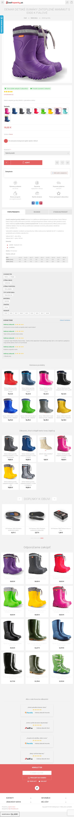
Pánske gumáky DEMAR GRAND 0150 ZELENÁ (37, 677)
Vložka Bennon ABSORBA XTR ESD (37, 528)
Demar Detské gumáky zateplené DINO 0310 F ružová (46, 389)
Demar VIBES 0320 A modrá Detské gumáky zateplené (10, 416)
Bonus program (15, 195)
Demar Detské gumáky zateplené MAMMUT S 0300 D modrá (28, 455)
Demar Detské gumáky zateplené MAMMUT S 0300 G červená (61, 578)
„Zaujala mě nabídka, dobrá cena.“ (37, 738)
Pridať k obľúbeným (62, 162)
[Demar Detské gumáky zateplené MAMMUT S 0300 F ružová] (61, 597)
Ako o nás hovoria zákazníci (37, 699)
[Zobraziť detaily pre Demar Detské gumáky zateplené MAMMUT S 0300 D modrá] (14, 114)
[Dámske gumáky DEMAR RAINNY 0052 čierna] (12, 630)
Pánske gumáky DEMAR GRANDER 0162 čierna (12, 677)
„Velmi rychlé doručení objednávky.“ (37, 723)
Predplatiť (33, 781)
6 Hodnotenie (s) (8, 94)
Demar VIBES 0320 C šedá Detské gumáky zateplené (46, 416)
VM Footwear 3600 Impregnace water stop (13, 529)
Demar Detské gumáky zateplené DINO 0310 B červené (10, 389)
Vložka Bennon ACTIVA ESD (60, 528)
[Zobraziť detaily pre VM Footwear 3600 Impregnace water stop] (13, 515)
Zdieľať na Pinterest (40, 203)
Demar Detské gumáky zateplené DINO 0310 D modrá (28, 389)
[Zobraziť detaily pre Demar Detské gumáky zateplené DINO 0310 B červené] (10, 378)
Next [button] (54, 499)
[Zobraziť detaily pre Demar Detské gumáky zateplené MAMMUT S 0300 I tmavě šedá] (21, 114)
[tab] (13, 212)
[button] (27, 412)
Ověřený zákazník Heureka (42, 712)
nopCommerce (11, 807)
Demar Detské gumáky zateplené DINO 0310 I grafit (63, 389)
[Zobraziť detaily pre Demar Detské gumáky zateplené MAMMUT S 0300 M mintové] (65, 114)
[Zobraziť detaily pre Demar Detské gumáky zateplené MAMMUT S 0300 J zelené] (43, 114)
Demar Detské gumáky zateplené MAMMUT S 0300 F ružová (63, 455)
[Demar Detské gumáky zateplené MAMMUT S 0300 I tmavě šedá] (37, 563)
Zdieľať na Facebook (33, 203)
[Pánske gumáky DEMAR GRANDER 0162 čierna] (12, 663)
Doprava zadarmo (59, 185)
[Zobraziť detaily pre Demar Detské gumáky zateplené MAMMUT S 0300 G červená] (36, 114)
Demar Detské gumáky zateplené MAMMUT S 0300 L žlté (10, 483)
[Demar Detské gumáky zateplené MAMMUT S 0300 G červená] (61, 563)
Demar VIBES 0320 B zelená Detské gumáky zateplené (28, 416)
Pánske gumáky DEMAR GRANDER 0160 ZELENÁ (37, 644)
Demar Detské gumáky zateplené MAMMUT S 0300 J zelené (12, 611)
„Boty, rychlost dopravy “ (37, 753)
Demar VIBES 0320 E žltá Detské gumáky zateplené (64, 416)
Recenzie (37, 212)
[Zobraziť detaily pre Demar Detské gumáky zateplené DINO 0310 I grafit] (63, 378)
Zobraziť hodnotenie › (65, 320)
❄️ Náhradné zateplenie (59, 173)
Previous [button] (19, 499)
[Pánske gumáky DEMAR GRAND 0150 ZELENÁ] (37, 663)
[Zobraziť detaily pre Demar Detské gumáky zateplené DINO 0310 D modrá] (28, 378)
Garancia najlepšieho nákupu (37, 185)
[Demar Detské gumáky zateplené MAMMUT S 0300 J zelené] (12, 597)
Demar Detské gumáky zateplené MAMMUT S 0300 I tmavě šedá (10, 455)
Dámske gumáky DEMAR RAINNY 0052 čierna (12, 644)
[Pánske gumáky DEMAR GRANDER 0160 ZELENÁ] (37, 630)
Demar (11, 134)
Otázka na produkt (60, 212)
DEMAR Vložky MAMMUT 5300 (46, 454)
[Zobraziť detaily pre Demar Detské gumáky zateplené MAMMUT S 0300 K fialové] (58, 114)
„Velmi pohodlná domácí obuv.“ (37, 707)
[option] (13, 520)
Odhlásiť (44, 781)
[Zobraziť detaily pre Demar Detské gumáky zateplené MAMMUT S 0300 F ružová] (7, 114)
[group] (10, 405)
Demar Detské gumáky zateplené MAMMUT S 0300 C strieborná (28, 483)
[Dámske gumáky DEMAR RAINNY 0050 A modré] (61, 630)
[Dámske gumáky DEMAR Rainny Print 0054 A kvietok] (61, 663)
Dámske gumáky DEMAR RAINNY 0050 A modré (61, 644)
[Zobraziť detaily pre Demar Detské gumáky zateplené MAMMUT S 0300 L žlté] (50, 114)
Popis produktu (13, 212)
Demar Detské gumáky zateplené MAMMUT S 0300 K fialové (12, 578)
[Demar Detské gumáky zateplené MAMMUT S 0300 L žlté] (37, 597)
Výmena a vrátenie (15, 185)
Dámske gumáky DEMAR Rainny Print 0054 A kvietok (61, 677)
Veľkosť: (7, 149)
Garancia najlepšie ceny (57, 162)
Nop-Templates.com (13, 808)
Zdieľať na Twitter (37, 203)
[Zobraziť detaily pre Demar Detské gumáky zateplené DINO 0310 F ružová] (46, 378)
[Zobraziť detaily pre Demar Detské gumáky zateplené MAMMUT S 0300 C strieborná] (29, 114)
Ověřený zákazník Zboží (43, 728)
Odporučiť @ (67, 162)
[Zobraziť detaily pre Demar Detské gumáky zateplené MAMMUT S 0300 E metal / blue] (7, 121)
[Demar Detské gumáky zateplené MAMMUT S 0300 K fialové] (12, 563)
